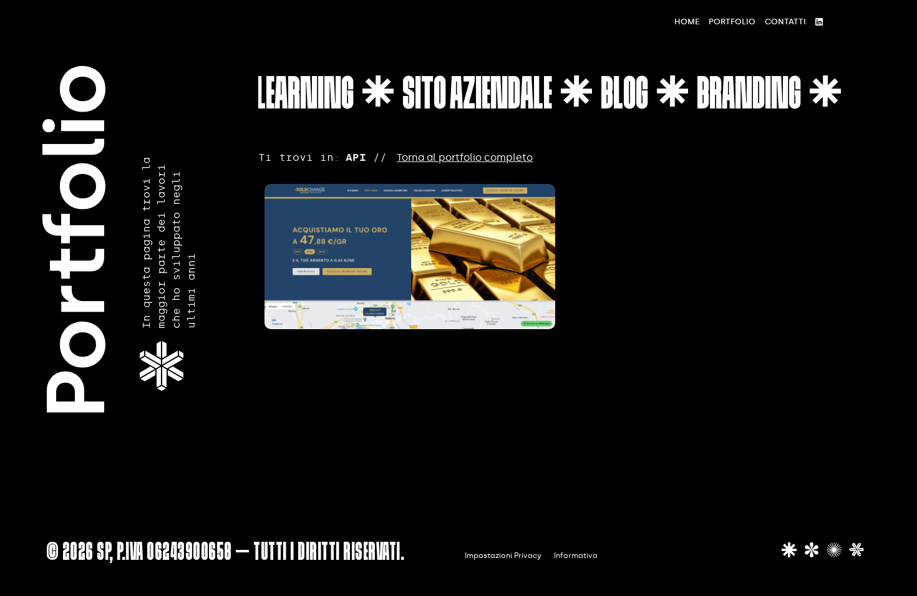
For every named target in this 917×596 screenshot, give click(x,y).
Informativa (576, 555)
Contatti (785, 21)
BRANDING (741, 97)
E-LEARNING (288, 97)
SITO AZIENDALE (470, 97)
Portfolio (732, 21)
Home (686, 21)
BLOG (617, 97)
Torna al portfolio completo (465, 157)
